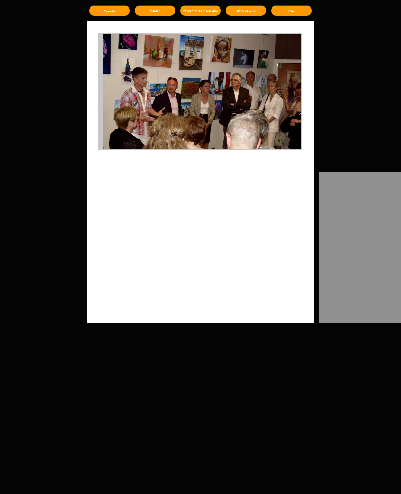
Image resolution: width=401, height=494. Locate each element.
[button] (200, 91)
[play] (289, 144)
